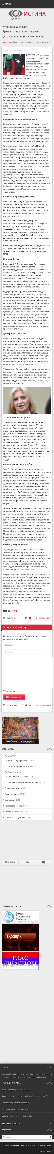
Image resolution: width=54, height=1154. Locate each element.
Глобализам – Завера (17, 776)
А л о (14, 610)
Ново (27, 862)
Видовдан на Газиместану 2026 (15, 1109)
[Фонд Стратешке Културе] (20, 911)
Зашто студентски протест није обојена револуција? (24, 1096)
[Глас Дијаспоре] (20, 952)
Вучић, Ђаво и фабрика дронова (16, 1089)
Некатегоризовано (13, 805)
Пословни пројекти (13, 788)
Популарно (10, 862)
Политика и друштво (14, 817)
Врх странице (43, 617)
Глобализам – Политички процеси (23, 782)
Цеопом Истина (17, 1145)
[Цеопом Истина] (27, 10)
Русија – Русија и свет (17, 760)
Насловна (6, 41)
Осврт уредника (12, 793)
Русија (8, 756)
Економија (9, 799)
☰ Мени (6, 3)
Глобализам (10, 772)
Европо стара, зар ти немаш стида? (17, 1115)
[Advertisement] (20, 841)
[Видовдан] (20, 924)
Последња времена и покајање (15, 1102)
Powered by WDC (45, 1151)
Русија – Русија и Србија (19, 766)
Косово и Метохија (13, 811)
